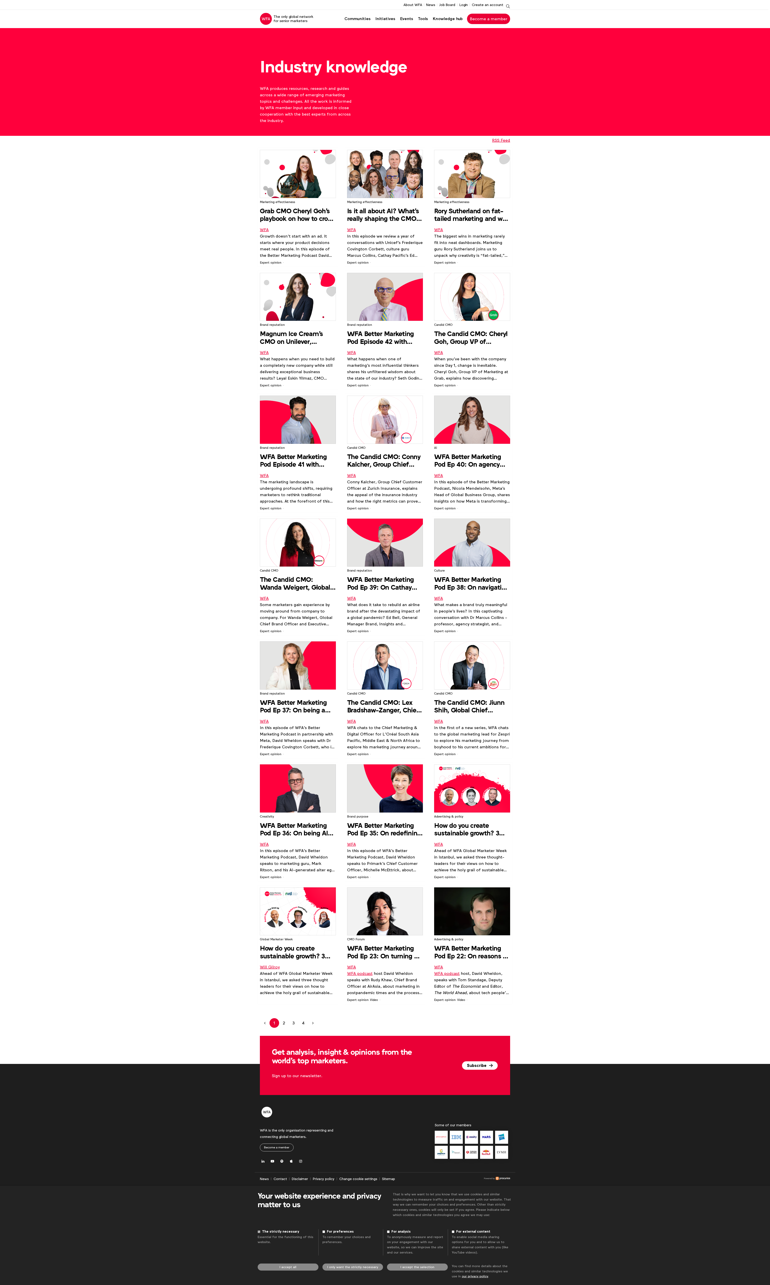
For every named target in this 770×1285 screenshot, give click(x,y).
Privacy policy (323, 1178)
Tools (423, 19)
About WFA (412, 4)
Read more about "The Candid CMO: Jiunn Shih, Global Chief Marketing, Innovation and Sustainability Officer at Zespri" (472, 698)
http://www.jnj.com (441, 1137)
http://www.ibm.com (456, 1137)
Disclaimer (300, 1178)
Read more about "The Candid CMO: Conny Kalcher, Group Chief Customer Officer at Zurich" (385, 453)
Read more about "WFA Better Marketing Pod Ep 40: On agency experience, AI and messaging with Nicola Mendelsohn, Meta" (472, 453)
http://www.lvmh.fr (501, 1152)
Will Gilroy (270, 967)
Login (463, 4)
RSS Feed (501, 140)
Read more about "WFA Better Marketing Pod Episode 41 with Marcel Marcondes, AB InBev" (298, 453)
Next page (313, 1023)
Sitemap (388, 1178)
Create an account (487, 4)
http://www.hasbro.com (501, 1137)
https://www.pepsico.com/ (441, 1152)
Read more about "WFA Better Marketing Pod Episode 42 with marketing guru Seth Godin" (385, 330)
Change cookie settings (358, 1178)
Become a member (488, 19)
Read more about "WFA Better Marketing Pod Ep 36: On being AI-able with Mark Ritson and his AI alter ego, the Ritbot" (298, 821)
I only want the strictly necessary (352, 1267)
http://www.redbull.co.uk (486, 1152)
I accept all (288, 1267)
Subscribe (477, 1066)
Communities (357, 19)
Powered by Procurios (452, 1179)
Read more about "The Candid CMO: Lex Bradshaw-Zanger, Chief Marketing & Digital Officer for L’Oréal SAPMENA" (385, 698)
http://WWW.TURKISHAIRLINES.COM (471, 1152)
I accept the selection (417, 1267)
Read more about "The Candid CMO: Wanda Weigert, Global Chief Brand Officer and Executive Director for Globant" (298, 576)
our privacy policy (475, 1276)
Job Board (447, 4)
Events (406, 19)
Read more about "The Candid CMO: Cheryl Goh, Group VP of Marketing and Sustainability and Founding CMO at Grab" (472, 330)
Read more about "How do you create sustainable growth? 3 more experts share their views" (472, 821)
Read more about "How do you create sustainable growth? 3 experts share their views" (298, 944)
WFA (264, 230)
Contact (280, 1178)
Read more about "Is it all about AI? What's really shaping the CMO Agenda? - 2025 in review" (385, 207)
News (430, 4)
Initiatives (385, 19)
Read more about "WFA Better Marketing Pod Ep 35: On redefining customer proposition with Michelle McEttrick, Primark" (385, 821)
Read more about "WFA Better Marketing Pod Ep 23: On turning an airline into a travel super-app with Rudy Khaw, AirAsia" (385, 944)
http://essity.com (471, 1137)
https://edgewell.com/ (456, 1152)
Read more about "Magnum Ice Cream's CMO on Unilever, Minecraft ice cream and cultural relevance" (298, 330)
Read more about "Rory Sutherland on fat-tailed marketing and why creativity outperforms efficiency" (472, 207)
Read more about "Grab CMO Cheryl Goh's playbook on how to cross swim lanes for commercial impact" (298, 207)
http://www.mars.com (486, 1137)
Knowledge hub (448, 19)
